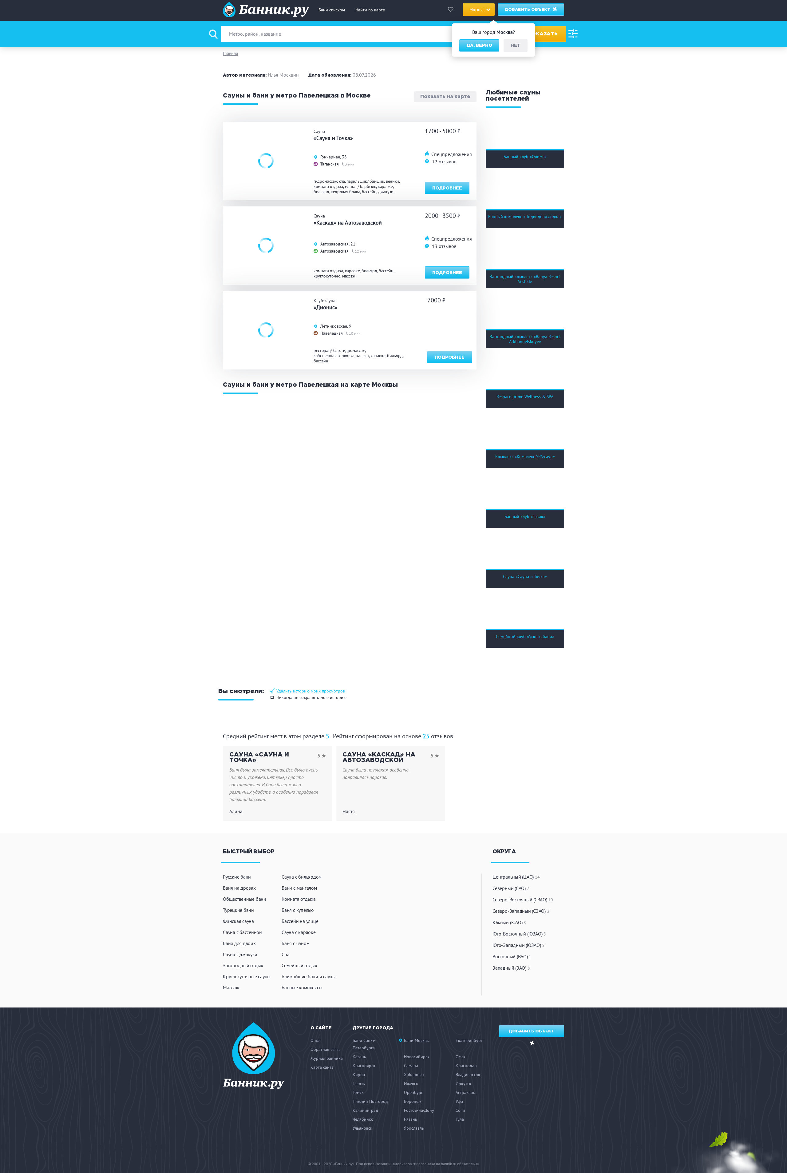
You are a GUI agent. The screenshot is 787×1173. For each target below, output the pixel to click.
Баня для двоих (239, 943)
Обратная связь (325, 1049)
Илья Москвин (283, 75)
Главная (230, 53)
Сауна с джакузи (240, 954)
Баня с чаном (295, 943)
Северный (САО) (510, 888)
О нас (315, 1040)
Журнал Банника (326, 1058)
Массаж (231, 987)
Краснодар (466, 1065)
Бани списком (331, 10)
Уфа (459, 1101)
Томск (358, 1092)
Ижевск (411, 1083)
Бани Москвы (416, 1040)
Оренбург (413, 1092)
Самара (411, 1065)
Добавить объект (528, 9)
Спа (285, 954)
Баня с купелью (298, 910)
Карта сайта (322, 1067)
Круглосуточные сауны (247, 976)
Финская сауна (238, 921)
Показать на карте (445, 96)
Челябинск (363, 1119)
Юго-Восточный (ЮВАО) (519, 934)
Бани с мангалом (299, 888)
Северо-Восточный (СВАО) (522, 899)
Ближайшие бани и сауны (309, 976)
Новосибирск (416, 1056)
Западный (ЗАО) (511, 968)
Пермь (359, 1083)
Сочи (460, 1110)
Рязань (410, 1119)
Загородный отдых (243, 965)
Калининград (365, 1110)
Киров (359, 1074)
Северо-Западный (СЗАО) (520, 911)
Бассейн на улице (300, 921)
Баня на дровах (239, 888)
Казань (359, 1056)
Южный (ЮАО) (509, 922)
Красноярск (364, 1065)
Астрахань (465, 1092)
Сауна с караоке (298, 932)
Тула (460, 1119)
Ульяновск (362, 1128)
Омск (460, 1056)
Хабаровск (414, 1074)
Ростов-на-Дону (419, 1110)
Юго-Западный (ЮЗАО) (518, 945)
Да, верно (479, 45)
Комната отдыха (299, 899)
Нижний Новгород (370, 1101)
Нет (515, 45)
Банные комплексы (302, 987)
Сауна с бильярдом (302, 877)
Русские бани (237, 877)
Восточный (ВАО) (511, 956)
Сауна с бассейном (242, 932)
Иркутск (463, 1083)
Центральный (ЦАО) (516, 877)
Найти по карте (370, 10)
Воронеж (412, 1101)
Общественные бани (244, 899)
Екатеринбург (469, 1040)
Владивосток (468, 1074)
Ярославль (414, 1128)
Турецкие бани (238, 910)
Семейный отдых (299, 965)
